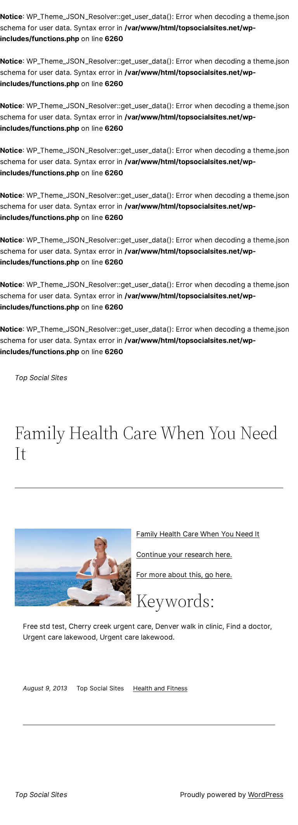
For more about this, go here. (184, 575)
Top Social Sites (41, 378)
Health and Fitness (160, 688)
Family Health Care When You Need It (198, 534)
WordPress (265, 794)
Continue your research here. (184, 554)
